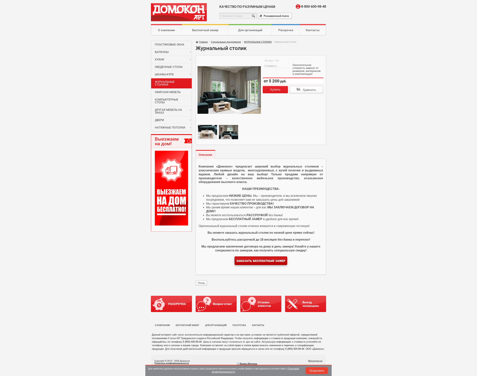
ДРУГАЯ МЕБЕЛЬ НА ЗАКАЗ (168, 111)
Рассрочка (285, 30)
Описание (205, 154)
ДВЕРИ (159, 120)
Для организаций (250, 30)
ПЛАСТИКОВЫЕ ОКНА (169, 44)
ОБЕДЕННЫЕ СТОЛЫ (169, 67)
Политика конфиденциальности (171, 363)
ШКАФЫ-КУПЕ (164, 74)
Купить (275, 89)
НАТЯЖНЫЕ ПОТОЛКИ (170, 127)
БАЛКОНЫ (162, 52)
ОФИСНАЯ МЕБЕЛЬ (168, 92)
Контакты (313, 30)
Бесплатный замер (205, 30)
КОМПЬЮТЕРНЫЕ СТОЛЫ (166, 101)
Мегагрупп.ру (315, 361)
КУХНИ (159, 59)
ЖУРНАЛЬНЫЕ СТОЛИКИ (165, 83)
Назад (201, 282)
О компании (166, 30)
